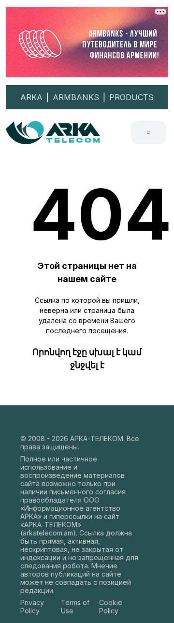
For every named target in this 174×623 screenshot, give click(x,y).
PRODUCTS (131, 97)
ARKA (31, 97)
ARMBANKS (76, 97)
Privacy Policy (32, 606)
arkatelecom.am (48, 533)
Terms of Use (75, 606)
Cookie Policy (110, 606)
